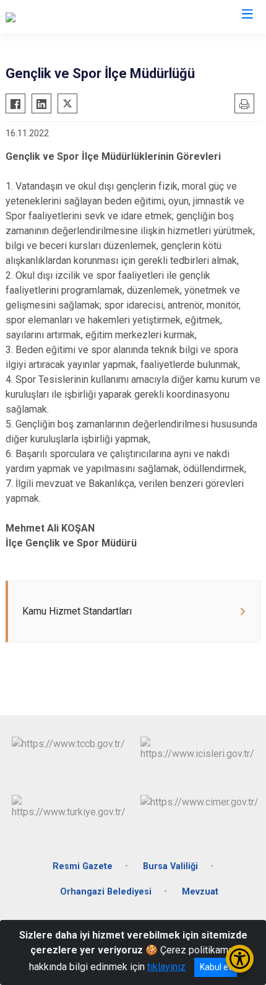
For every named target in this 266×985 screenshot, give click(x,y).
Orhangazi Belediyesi (106, 891)
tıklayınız (166, 967)
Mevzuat (200, 891)
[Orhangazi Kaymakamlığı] (58, 16)
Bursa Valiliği (170, 866)
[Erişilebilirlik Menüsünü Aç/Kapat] (240, 959)
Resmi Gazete (83, 866)
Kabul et (215, 967)
